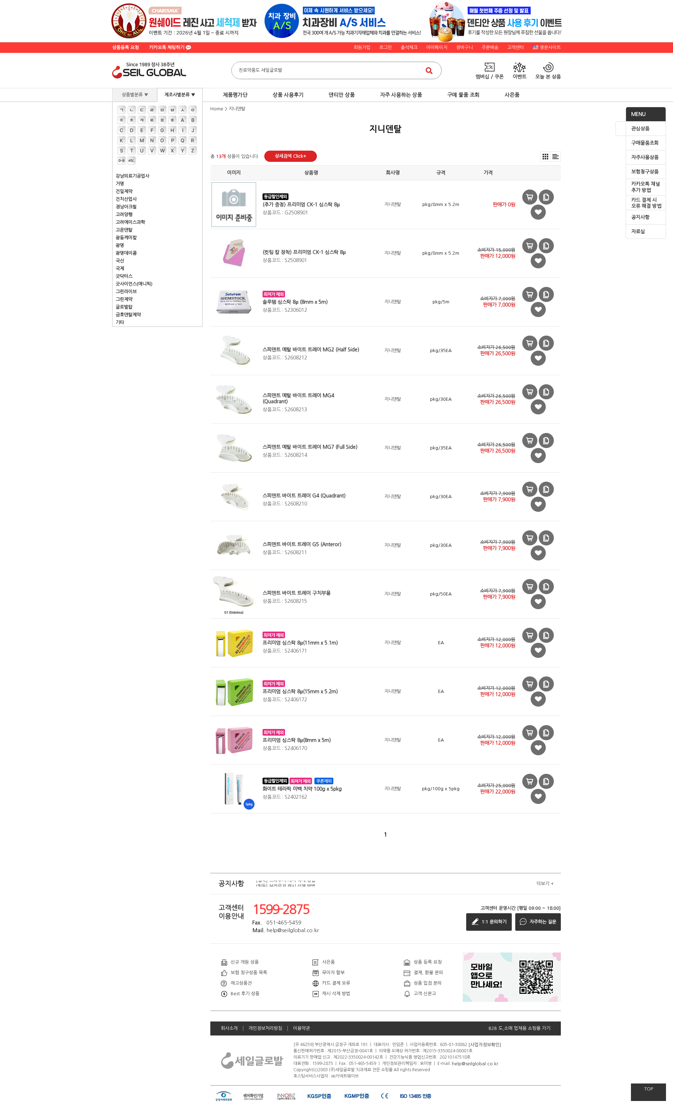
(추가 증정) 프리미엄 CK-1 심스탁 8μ (301, 204)
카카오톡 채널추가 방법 (645, 187)
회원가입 (362, 47)
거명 (120, 183)
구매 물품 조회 (463, 94)
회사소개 (229, 1028)
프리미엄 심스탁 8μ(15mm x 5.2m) (300, 691)
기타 (120, 322)
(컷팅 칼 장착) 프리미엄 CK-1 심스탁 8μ (304, 252)
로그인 (385, 47)
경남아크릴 (126, 207)
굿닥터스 (124, 276)
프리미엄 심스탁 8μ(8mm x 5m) (297, 740)
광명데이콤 (126, 253)
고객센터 (515, 47)
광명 (120, 245)
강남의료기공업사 (132, 176)
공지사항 (640, 217)
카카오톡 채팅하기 (167, 47)
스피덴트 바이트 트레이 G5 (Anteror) (302, 544)
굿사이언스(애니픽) (134, 284)
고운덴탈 (124, 230)
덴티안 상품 (342, 94)
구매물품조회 (645, 142)
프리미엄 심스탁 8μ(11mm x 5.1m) (300, 642)
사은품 (512, 94)
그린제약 (124, 299)
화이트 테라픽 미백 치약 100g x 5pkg (302, 788)
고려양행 (124, 214)
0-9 (121, 160)
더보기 (545, 883)
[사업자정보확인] (484, 1044)
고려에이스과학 (130, 222)
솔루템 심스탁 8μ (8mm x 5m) (295, 302)
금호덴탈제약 (128, 314)
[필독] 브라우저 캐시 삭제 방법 (285, 883)
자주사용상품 (645, 157)
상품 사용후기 (288, 94)
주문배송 (490, 47)
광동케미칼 (126, 237)
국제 (120, 268)
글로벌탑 (124, 307)
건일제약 (124, 191)
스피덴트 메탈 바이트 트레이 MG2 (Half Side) (311, 349)
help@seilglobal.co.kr (475, 1063)
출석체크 (409, 47)
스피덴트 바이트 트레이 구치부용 (297, 593)
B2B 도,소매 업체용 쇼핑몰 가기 (519, 1028)
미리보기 (529, 197)
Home (216, 108)
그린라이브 (126, 291)
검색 (429, 70)
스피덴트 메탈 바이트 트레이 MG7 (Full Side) (310, 447)
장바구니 (464, 47)
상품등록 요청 (125, 47)
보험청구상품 (645, 171)
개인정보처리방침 (265, 1028)
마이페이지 (436, 47)
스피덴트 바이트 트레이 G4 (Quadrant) (304, 495)
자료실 (638, 231)
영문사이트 (550, 47)
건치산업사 (126, 199)
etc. (131, 160)
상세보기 (546, 197)
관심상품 (640, 128)
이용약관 (301, 1028)
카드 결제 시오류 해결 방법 (646, 203)
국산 (120, 261)
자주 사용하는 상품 (401, 94)
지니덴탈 (237, 108)
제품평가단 (235, 94)
